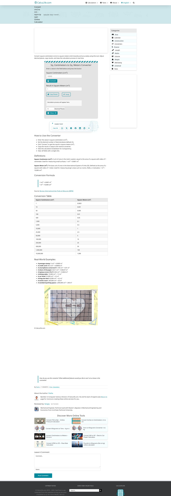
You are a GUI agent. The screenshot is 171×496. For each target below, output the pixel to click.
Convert (53, 81)
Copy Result (53, 94)
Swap (67, 94)
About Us (104, 397)
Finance (116, 47)
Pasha (38, 387)
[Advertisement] (71, 40)
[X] (66, 128)
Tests (116, 69)
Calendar (117, 38)
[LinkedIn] (80, 128)
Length (117, 50)
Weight (117, 59)
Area (51, 14)
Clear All (53, 113)
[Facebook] (75, 128)
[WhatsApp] (62, 128)
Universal (117, 66)
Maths (117, 53)
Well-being (118, 63)
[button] (133, 2)
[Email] (89, 128)
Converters (56, 387)
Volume (117, 56)
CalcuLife (46, 14)
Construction (119, 41)
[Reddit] (84, 128)
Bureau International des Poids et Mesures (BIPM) (56, 191)
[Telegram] (71, 128)
